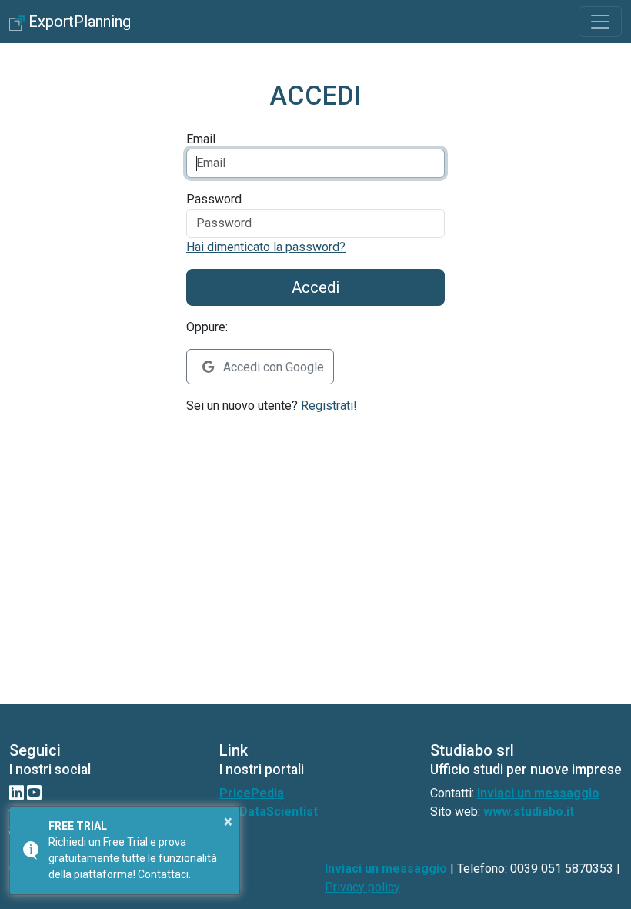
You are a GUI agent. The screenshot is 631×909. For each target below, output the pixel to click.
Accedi (315, 287)
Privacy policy (362, 887)
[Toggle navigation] (600, 21)
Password (214, 199)
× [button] (228, 821)
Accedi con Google (272, 367)
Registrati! (329, 405)
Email (200, 139)
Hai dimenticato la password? (266, 247)
